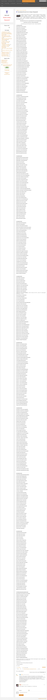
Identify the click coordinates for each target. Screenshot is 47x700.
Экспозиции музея (4, 54)
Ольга (24, 667)
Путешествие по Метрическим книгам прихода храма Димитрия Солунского (6, 33)
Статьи (20, 10)
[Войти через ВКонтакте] (24, 690)
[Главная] (7, 13)
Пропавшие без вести (33, 668)
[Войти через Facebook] (25, 690)
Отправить (21, 695)
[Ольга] (17, 685)
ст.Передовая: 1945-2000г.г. (5, 44)
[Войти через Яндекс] (27, 690)
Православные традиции (5, 55)
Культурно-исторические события (6, 50)
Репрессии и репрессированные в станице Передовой (6, 39)
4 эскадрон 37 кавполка (5, 41)
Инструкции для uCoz (4, 62)
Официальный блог (4, 60)
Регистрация (43, 7)
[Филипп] (17, 674)
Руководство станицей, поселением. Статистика (5, 53)
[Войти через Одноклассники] (30, 690)
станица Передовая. (26, 668)
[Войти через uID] (22, 690)
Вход (46, 7)
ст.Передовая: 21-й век (5, 45)
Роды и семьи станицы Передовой (6, 48)
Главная (17, 10)
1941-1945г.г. (24, 10)
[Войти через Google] (29, 690)
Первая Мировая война (5, 35)
